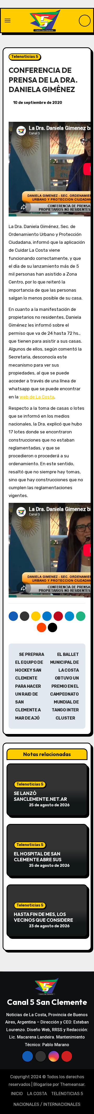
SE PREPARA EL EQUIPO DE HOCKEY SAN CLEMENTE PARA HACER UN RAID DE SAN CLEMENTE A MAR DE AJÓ (29, 686)
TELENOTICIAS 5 (67, 1093)
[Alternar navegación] (7, 20)
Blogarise (42, 1084)
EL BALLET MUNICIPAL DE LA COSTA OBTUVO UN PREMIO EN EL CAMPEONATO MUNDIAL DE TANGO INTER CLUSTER (64, 686)
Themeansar (72, 1084)
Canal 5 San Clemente (47, 1002)
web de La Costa (37, 396)
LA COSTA (37, 1093)
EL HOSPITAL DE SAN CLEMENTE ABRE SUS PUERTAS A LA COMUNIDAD (44, 859)
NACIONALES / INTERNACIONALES (47, 1104)
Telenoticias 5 (24, 56)
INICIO (17, 1093)
